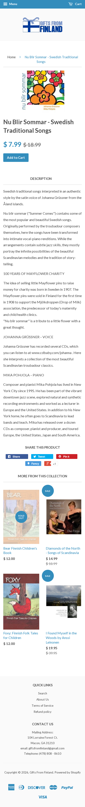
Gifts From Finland (41, 772)
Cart (78, 4)
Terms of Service (42, 705)
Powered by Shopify (67, 772)
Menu (12, 4)
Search (42, 693)
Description (41, 179)
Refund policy (42, 711)
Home (11, 57)
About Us (42, 699)
